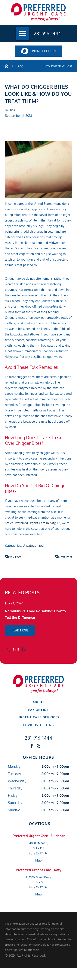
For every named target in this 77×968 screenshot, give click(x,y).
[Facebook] (32, 746)
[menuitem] (38, 701)
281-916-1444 (47, 33)
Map (38, 860)
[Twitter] (45, 746)
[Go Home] (8, 66)
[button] (22, 33)
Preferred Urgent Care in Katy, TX (37, 523)
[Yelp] (38, 746)
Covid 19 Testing (38, 725)
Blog (20, 66)
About (38, 702)
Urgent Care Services (38, 717)
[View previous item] (7, 649)
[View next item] (24, 649)
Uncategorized (33, 545)
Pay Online (38, 710)
